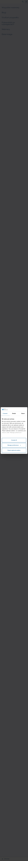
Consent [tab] (5, 413)
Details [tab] (14, 413)
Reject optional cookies (14, 450)
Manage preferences (13, 445)
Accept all (14, 440)
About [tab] (23, 413)
